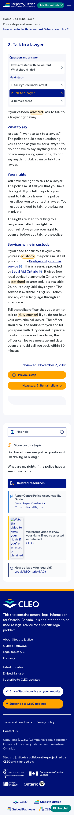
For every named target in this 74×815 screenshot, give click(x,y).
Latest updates (13, 667)
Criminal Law (23, 19)
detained (18, 282)
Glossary (9, 658)
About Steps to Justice (18, 639)
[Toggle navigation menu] (69, 5)
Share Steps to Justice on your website (35, 691)
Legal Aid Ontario (25, 271)
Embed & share (13, 673)
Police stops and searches (20, 24)
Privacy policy (45, 722)
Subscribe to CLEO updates (21, 680)
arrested (36, 112)
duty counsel (28, 315)
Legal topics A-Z (14, 652)
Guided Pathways (15, 646)
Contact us (10, 731)
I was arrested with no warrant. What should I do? (35, 29)
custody (28, 256)
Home (7, 19)
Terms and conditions (17, 722)
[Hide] (62, 5)
